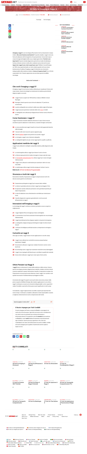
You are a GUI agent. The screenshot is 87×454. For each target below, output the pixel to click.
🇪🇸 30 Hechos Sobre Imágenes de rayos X (36, 427)
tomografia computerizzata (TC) (25, 158)
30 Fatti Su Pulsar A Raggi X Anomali (34, 383)
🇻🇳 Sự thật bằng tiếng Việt (63, 444)
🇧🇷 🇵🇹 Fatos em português (56, 439)
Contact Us (60, 414)
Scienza (42, 6)
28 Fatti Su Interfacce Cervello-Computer (66, 38)
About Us (24, 414)
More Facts (24, 418)
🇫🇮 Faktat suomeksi (33, 441)
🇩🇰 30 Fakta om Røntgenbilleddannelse (15, 427)
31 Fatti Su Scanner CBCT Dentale (18, 383)
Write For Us (24, 416)
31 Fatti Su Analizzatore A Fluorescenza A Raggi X (67, 403)
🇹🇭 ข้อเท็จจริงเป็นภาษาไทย (48, 444)
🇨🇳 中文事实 (21, 446)
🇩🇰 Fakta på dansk (69, 439)
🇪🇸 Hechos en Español (43, 439)
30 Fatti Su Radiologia (34, 401)
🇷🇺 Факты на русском (34, 444)
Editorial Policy (32, 414)
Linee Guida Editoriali (65, 14)
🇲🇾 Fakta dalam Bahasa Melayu (53, 442)
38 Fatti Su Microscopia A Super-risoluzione (67, 33)
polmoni (22, 134)
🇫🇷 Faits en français (30, 439)
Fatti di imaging (47, 19)
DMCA (42, 416)
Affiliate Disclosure (34, 416)
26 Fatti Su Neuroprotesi (67, 42)
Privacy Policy (55, 416)
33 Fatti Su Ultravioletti (51, 363)
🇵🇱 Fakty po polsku (11, 444)
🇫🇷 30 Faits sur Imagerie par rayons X (15, 429)
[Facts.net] (9, 1)
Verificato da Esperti (53, 14)
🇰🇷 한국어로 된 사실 (38, 442)
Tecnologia (47, 6)
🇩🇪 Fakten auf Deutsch (18, 439)
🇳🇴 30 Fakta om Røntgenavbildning (34, 429)
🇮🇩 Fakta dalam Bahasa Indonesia (14, 442)
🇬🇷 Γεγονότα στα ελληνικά (59, 441)
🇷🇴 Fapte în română (22, 444)
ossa (41, 110)
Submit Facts (65, 416)
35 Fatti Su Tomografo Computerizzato (19, 402)
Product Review (51, 414)
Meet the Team (41, 414)
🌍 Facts (9, 439)
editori (27, 318)
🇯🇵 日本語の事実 (28, 442)
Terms (48, 416)
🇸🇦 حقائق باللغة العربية (45, 441)
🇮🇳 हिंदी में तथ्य (70, 441)
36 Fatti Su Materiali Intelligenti (66, 47)
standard (39, 316)
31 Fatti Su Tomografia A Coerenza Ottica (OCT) (67, 28)
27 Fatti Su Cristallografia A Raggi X (67, 364)
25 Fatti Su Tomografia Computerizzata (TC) (66, 383)
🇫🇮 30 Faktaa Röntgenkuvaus (55, 427)
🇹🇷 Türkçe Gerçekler (11, 446)
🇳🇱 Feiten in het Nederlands (68, 442)
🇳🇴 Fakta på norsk (22, 441)
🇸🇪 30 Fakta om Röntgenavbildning (52, 429)
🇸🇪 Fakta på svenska (11, 441)
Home (38, 6)
